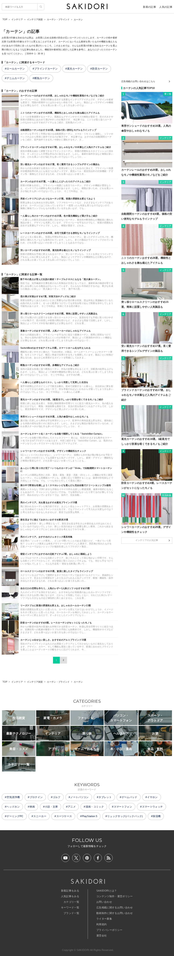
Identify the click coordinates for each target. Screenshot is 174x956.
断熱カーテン (42, 78)
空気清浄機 (13, 797)
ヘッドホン (13, 806)
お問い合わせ (104, 901)
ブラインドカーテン (46, 68)
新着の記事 (149, 6)
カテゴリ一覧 (71, 901)
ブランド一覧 (71, 913)
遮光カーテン (75, 68)
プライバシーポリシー (109, 929)
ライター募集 (104, 918)
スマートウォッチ (152, 806)
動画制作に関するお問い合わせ (114, 913)
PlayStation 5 (89, 816)
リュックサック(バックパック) (125, 816)
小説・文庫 (51, 806)
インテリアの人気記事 (146, 540)
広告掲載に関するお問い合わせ (114, 907)
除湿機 (157, 816)
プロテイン (36, 797)
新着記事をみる (70, 890)
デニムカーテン (16, 78)
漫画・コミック (95, 806)
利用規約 (101, 924)
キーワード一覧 (70, 907)
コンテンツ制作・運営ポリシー (114, 896)
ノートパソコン (79, 797)
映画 (32, 806)
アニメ (72, 806)
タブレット (105, 797)
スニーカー (39, 816)
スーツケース (64, 816)
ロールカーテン (16, 68)
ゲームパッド (129, 797)
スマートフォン (123, 806)
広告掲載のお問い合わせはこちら (138, 81)
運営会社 (101, 935)
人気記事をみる (70, 896)
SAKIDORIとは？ (106, 890)
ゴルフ (56, 797)
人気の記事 (165, 6)
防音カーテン (100, 68)
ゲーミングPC (15, 816)
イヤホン (152, 797)
